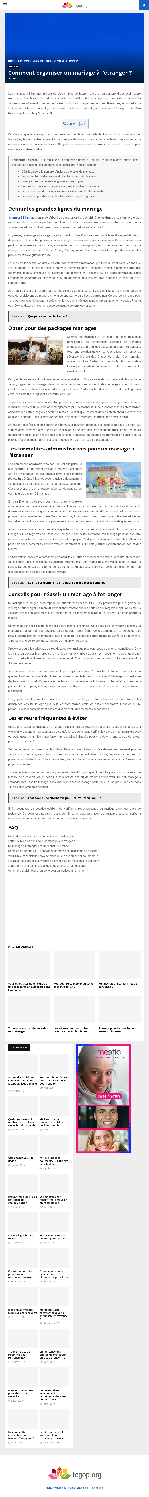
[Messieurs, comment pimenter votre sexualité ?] (23, 1377)
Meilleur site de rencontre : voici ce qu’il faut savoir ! (51, 1122)
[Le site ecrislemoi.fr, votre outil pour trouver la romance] (54, 1419)
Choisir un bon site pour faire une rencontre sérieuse (20, 1274)
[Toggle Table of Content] (81, 124)
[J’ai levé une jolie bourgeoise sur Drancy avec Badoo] (54, 1145)
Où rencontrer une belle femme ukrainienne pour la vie (54, 1274)
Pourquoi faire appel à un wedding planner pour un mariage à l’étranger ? (53, 861)
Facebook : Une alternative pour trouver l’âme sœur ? (21, 1435)
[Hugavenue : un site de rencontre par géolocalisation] (23, 1183)
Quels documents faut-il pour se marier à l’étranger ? (41, 836)
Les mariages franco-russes (21, 1237)
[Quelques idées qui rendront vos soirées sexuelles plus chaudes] (23, 1106)
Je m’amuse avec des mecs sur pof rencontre (22, 1311)
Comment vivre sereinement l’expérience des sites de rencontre (53, 1395)
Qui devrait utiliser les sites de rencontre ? (118, 985)
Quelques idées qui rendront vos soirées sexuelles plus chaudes (22, 1122)
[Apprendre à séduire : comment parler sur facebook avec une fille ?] (23, 1064)
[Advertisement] (74, 907)
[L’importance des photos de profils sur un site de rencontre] (54, 1338)
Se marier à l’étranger (21, 217)
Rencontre (13, 66)
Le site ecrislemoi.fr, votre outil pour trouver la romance (52, 1435)
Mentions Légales (56, 1487)
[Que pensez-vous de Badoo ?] (23, 1145)
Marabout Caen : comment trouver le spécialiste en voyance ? (54, 1314)
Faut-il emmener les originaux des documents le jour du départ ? (49, 865)
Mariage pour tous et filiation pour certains (53, 1237)
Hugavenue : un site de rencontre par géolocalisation (22, 1200)
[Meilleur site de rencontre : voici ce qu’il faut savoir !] (54, 1106)
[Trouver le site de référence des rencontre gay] (23, 1338)
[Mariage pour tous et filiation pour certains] (54, 1222)
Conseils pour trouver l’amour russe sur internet (118, 1029)
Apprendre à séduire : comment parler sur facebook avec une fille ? (22, 1082)
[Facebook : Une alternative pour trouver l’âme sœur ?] (23, 1419)
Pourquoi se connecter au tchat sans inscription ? (73, 985)
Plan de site (97, 1487)
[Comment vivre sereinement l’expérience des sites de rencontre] (54, 1377)
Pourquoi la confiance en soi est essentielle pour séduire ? (53, 1080)
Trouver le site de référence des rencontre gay (28, 1029)
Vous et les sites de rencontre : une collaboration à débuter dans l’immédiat (29, 987)
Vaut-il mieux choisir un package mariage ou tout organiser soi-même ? (53, 856)
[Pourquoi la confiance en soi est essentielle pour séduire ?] (54, 1064)
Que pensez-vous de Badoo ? (20, 1159)
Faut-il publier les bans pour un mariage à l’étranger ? (41, 841)
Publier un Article (78, 1487)
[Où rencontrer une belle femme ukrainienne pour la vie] (54, 1258)
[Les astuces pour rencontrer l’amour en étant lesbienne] (54, 1183)
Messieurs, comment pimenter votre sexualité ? (21, 1393)
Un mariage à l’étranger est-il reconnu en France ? (39, 846)
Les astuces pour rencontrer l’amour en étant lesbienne (71, 1029)
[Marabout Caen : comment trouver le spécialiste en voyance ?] (54, 1296)
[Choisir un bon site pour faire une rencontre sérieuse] (23, 1258)
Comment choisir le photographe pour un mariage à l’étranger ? (48, 870)
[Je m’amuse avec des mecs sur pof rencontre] (23, 1296)
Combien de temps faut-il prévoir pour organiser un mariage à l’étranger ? (54, 851)
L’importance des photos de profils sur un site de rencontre (53, 1354)
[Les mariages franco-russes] (23, 1222)
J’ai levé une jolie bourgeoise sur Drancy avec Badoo (54, 1161)
